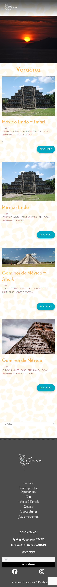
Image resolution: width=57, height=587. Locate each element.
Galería (9, 41)
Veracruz (20, 135)
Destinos (9, 24)
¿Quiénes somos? (13, 52)
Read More (46, 149)
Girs (40, 131)
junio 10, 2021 (17, 128)
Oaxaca (36, 289)
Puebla (46, 131)
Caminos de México (22, 360)
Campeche (7, 131)
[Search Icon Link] (28, 63)
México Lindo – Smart (23, 122)
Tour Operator (12, 30)
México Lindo (15, 207)
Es (7, 57)
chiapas (6, 289)
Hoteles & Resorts (13, 35)
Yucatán (29, 135)
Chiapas (16, 131)
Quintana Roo (8, 135)
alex (6, 128)
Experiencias (28, 492)
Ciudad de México (29, 131)
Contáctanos (11, 46)
